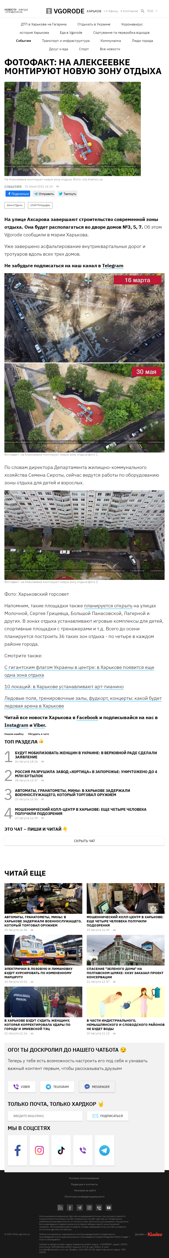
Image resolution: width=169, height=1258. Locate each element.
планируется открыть (108, 605)
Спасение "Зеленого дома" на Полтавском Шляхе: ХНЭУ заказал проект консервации (125, 973)
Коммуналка (111, 40)
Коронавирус (132, 24)
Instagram (16, 725)
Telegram (112, 265)
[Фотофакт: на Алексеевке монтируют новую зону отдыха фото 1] (84, 362)
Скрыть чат (84, 841)
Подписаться (111, 1116)
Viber (39, 725)
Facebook (87, 717)
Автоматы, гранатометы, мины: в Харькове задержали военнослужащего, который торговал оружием (72, 792)
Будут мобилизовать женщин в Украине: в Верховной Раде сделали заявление (86, 754)
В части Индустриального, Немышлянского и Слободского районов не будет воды (126, 1024)
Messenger (101, 1087)
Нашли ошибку (14, 734)
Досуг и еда (58, 49)
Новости (10, 10)
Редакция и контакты (84, 1184)
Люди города (142, 40)
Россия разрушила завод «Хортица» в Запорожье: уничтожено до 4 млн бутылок (86, 773)
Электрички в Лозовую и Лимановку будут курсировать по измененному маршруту (38, 973)
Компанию (130, 10)
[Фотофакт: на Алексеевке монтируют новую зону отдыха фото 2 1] (84, 535)
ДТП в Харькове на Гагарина (43, 24)
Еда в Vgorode (71, 32)
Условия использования (84, 1178)
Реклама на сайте (85, 1190)
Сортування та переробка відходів (121, 32)
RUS (150, 10)
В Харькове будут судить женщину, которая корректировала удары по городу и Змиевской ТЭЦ (37, 1024)
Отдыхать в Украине (93, 24)
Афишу (113, 10)
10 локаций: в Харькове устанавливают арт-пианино (64, 686)
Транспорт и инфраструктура (66, 40)
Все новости (110, 49)
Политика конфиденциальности (84, 1196)
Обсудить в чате (38, 734)
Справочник (14, 12)
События (23, 40)
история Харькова (34, 32)
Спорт (84, 49)
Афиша (23, 10)
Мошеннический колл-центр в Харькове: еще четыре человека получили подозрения (81, 811)
